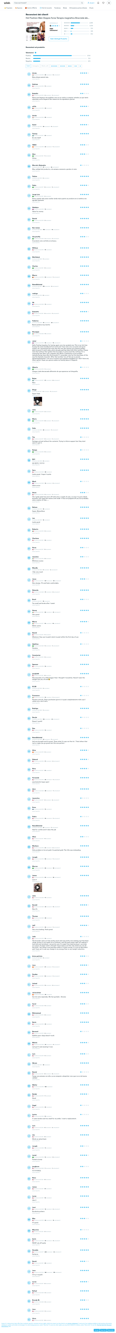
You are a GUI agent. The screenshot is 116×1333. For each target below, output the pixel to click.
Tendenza (57, 8)
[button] (92, 3)
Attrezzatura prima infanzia (78, 8)
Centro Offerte (32, 8)
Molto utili (45, 66)
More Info (111, 1330)
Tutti (28, 66)
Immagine (35, 66)
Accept (97, 1330)
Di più (91, 8)
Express (19, 8)
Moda (65, 8)
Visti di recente (47, 8)
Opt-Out (103, 1330)
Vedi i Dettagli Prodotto (58, 39)
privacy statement (73, 1323)
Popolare (9, 8)
